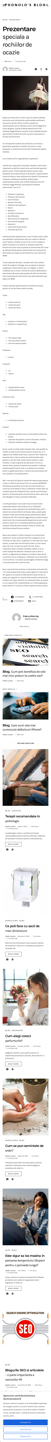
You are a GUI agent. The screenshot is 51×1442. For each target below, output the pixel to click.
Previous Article (13, 635)
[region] (25, 1416)
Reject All (26, 1436)
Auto (7, 1250)
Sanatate (16, 811)
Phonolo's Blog (25, 5)
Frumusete (14, 20)
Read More (13, 844)
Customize (25, 1429)
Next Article (9, 689)
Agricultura (11, 921)
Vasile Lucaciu (14, 68)
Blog (5, 20)
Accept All (25, 1422)
